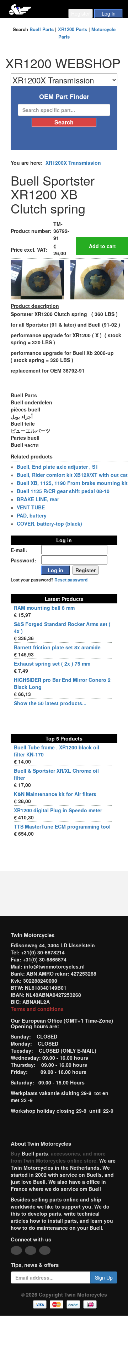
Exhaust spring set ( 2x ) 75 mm (52, 663)
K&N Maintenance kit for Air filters (55, 793)
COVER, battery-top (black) (49, 523)
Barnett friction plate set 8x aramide (57, 647)
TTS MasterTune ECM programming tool (62, 826)
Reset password (70, 580)
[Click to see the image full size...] (37, 278)
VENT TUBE (31, 507)
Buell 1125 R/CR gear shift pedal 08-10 (63, 491)
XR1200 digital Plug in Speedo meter (58, 810)
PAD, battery (32, 515)
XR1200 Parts (72, 29)
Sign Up (104, 1277)
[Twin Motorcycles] (20, 9)
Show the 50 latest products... (50, 703)
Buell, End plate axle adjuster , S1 (57, 466)
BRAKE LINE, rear (38, 499)
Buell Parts (42, 29)
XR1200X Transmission (73, 162)
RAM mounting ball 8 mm (44, 607)
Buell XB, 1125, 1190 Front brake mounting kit (72, 482)
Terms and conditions (37, 1008)
